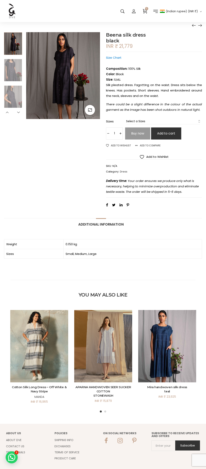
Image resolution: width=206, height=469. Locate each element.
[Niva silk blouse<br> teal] (194, 25)
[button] (12, 457)
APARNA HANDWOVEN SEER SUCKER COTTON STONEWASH (103, 391)
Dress (123, 171)
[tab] (101, 222)
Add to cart (166, 133)
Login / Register (134, 11)
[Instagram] (120, 441)
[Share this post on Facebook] (107, 205)
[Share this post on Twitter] (113, 205)
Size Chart (114, 57)
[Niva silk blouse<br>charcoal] (200, 25)
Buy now (137, 133)
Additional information (101, 224)
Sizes (110, 121)
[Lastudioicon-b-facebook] (106, 441)
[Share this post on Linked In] (121, 205)
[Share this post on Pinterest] (128, 205)
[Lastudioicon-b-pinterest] (134, 441)
